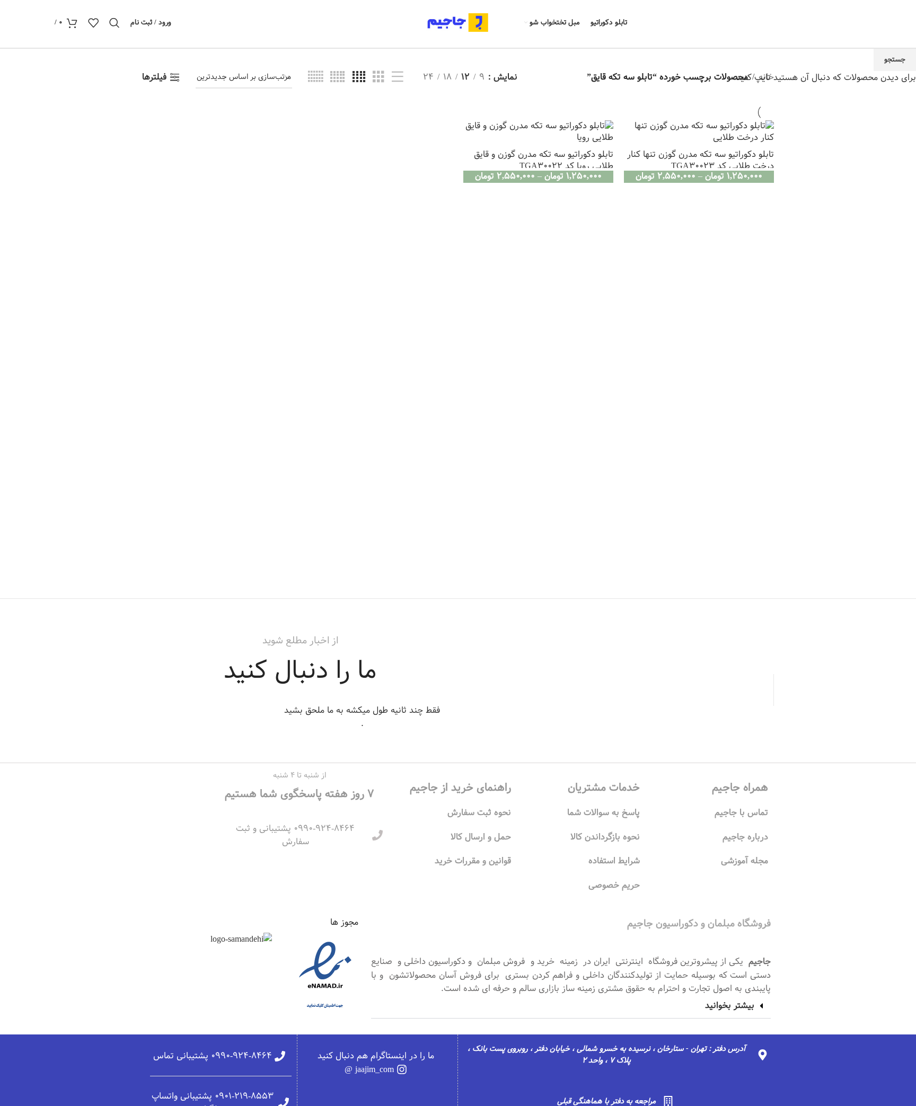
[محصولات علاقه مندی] (93, 22)
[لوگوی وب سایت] (458, 22)
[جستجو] (114, 22)
